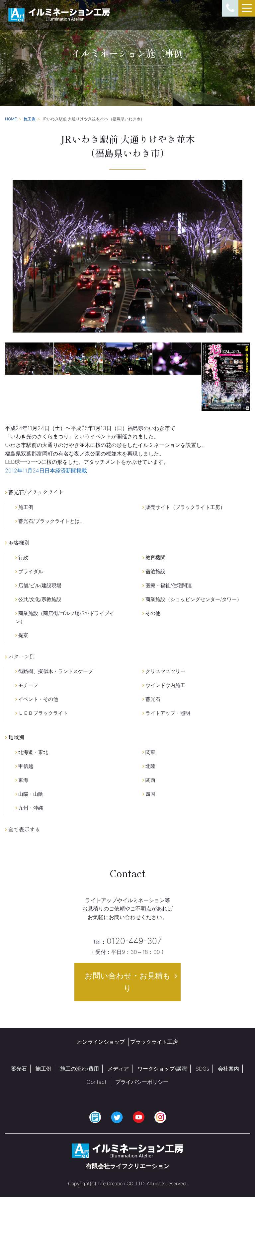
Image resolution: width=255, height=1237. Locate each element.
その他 (152, 613)
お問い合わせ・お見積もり (128, 982)
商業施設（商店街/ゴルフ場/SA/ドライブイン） (64, 617)
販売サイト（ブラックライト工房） (184, 507)
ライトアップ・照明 (167, 713)
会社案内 (228, 1068)
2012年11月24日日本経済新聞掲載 (46, 470)
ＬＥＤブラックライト (42, 713)
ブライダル (30, 571)
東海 (22, 780)
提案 (22, 635)
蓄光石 (152, 699)
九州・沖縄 (30, 808)
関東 (149, 752)
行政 (22, 557)
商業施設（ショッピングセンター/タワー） (193, 599)
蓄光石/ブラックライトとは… (50, 521)
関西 (149, 780)
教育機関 (154, 557)
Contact (97, 1082)
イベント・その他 (37, 699)
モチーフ (27, 685)
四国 (149, 794)
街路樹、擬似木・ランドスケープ (55, 671)
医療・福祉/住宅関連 (168, 585)
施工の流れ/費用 (79, 1068)
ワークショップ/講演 (162, 1068)
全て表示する (23, 829)
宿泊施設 (154, 571)
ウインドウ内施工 (164, 685)
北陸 (149, 766)
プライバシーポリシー (141, 1082)
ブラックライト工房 (154, 1041)
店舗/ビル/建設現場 (39, 585)
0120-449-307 (128, 941)
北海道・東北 (32, 752)
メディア (118, 1068)
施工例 (25, 507)
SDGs (202, 1068)
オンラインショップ (101, 1041)
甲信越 (25, 766)
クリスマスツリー (164, 671)
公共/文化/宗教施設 (39, 599)
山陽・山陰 (30, 794)
